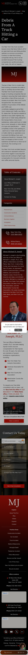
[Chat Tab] (14, 327)
